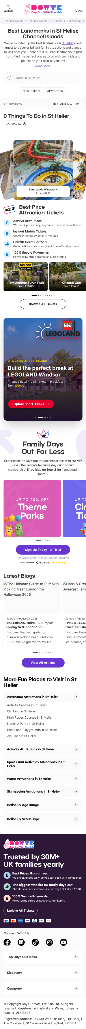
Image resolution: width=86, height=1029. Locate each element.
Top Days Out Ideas (22, 957)
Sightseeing (74, 20)
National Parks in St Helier (25, 723)
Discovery (14, 972)
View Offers (55, 91)
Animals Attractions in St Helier (30, 749)
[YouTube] (63, 943)
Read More (43, 66)
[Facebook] (7, 943)
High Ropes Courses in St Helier (29, 717)
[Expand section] (76, 749)
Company (14, 988)
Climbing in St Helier (21, 711)
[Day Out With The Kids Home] (43, 8)
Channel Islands (13, 20)
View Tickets (31, 91)
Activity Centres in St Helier (27, 705)
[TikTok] (35, 943)
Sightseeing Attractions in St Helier (33, 791)
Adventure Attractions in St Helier (32, 697)
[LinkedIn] (21, 943)
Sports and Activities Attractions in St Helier (36, 764)
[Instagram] (49, 943)
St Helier (57, 20)
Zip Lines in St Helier (21, 736)
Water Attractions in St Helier (29, 778)
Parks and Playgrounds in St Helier (32, 730)
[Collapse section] (76, 696)
